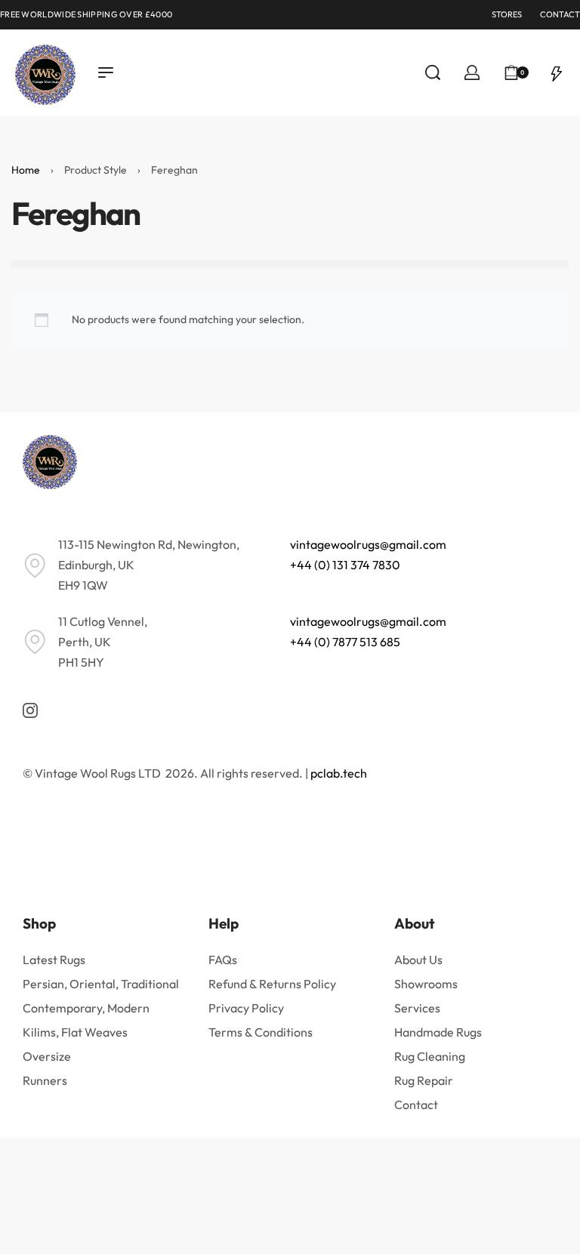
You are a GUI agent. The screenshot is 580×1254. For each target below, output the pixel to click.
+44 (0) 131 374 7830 (345, 564)
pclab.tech (338, 773)
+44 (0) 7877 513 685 (345, 641)
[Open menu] (105, 72)
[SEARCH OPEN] (432, 72)
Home (25, 170)
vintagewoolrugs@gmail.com (368, 544)
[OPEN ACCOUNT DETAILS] (472, 72)
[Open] (556, 72)
